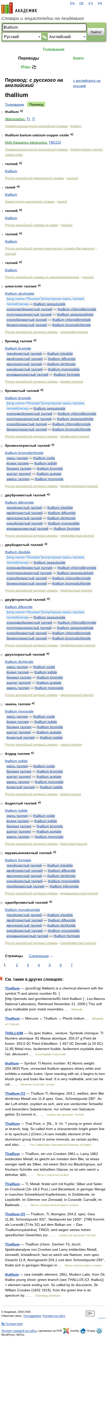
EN (72, 3)
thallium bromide (18, 348)
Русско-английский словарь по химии (31, 225)
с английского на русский (87, 83)
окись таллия (17, 458)
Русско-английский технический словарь (34, 178)
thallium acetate (49, 474)
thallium (76, 126)
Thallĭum (12, 1154)
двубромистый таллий (77, 535)
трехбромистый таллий (25, 886)
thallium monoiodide (64, 369)
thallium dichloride (61, 364)
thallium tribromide (64, 886)
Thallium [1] (15, 1093)
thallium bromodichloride (71, 325)
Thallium (12, 988)
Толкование (14, 104)
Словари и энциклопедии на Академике (42, 18)
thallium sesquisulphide (75, 314)
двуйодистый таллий (76, 590)
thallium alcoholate (19, 293)
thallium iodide (45, 463)
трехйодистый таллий (24, 353)
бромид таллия (71, 381)
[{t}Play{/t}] (21, 111)
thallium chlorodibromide (77, 309)
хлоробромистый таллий (26, 320)
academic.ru (19, 7)
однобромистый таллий (78, 943)
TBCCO (55, 142)
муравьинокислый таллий (27, 374)
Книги (78, 58)
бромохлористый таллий (26, 325)
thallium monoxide (49, 479)
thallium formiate (67, 374)
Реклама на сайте (54, 1315)
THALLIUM (14, 1033)
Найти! (96, 32)
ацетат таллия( (18, 474)
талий (62, 201)
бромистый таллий (74, 436)
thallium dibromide (19, 502)
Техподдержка (32, 1315)
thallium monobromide (22, 910)
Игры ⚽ (29, 67)
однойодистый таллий (24, 369)
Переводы (28, 58)
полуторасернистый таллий (29, 314)
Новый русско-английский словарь (29, 201)
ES (91, 3)
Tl (33, 119)
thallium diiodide (17, 552)
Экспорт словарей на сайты (19, 1330)
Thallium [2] (15, 1214)
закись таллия (17, 479)
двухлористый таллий (24, 364)
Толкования (53, 49)
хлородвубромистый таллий (29, 309)
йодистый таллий (20, 737)
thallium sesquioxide (49, 304)
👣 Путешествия (12, 1323)
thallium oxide (44, 458)
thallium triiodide (60, 353)
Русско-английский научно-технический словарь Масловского (49, 248)
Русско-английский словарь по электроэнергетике (42, 277)
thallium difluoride (62, 359)
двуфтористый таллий (24, 359)
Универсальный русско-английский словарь (36, 126)
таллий (72, 178)
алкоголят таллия (74, 332)
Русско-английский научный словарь (31, 332)
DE (81, 3)
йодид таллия (17, 463)
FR (100, 3)
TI (28, 119)
